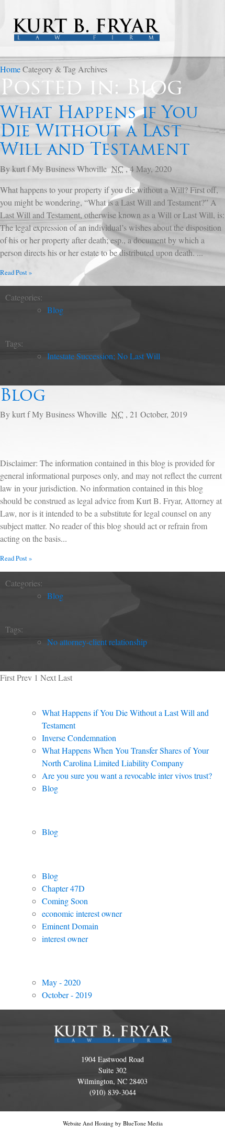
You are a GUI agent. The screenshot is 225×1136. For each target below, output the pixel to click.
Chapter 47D (63, 888)
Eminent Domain (70, 925)
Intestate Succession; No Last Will (103, 355)
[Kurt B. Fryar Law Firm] (113, 1034)
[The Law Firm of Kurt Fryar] (86, 22)
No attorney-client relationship (97, 641)
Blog (55, 309)
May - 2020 (61, 982)
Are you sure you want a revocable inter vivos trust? (127, 775)
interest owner (65, 938)
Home (11, 68)
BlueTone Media (143, 1123)
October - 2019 (67, 994)
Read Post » (16, 272)
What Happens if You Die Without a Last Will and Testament (99, 130)
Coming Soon (65, 900)
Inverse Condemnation (79, 737)
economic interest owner (82, 913)
